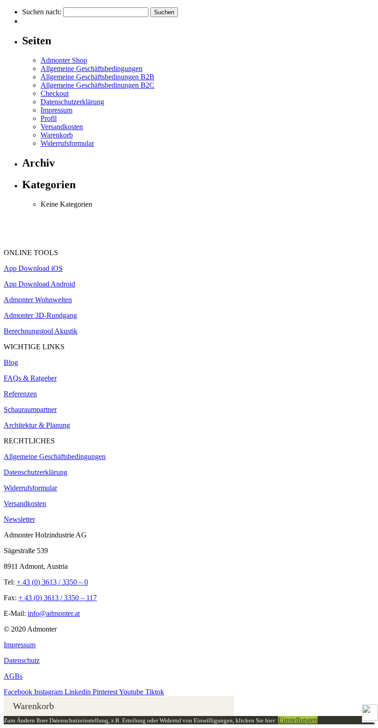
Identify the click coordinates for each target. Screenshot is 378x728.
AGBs (13, 676)
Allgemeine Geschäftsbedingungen (91, 68)
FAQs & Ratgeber (30, 378)
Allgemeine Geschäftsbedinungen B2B (97, 77)
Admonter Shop (64, 60)
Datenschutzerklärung (72, 102)
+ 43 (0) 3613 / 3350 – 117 (57, 598)
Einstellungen (298, 720)
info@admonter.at (54, 613)
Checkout (55, 93)
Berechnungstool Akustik (40, 331)
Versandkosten (62, 127)
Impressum (56, 110)
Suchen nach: (41, 12)
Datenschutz (22, 660)
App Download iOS (33, 268)
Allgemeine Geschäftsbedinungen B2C (97, 85)
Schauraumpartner (30, 409)
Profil (49, 118)
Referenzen (20, 394)
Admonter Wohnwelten (38, 300)
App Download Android (39, 284)
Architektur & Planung (37, 425)
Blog (11, 362)
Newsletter (19, 519)
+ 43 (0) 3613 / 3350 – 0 (52, 582)
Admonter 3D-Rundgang (40, 315)
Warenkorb (57, 135)
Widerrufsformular (67, 143)
